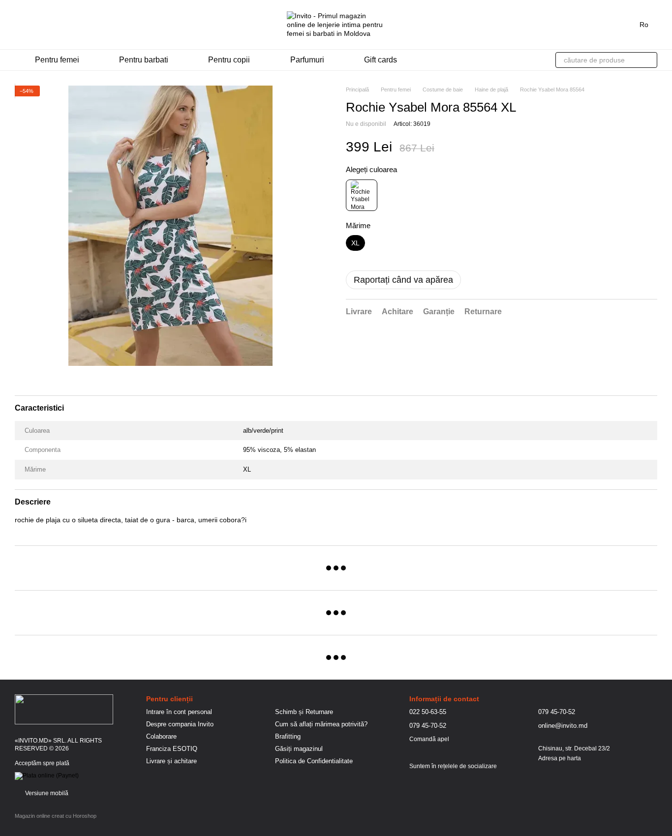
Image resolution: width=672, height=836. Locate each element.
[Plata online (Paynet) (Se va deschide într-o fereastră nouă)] (47, 776)
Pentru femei (57, 60)
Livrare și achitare (171, 761)
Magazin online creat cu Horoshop (55, 816)
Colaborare (161, 736)
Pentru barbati (143, 60)
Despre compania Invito (180, 724)
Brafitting (288, 736)
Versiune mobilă (46, 793)
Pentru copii (229, 60)
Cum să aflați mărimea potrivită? (321, 724)
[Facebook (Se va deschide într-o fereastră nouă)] (30, 25)
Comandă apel (429, 739)
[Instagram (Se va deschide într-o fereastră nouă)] (19, 25)
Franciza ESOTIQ (171, 748)
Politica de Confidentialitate (314, 761)
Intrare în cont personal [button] (179, 712)
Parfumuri (307, 60)
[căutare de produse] (649, 60)
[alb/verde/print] (361, 195)
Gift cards (380, 60)
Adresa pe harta (559, 758)
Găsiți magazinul (299, 748)
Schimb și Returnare (304, 712)
